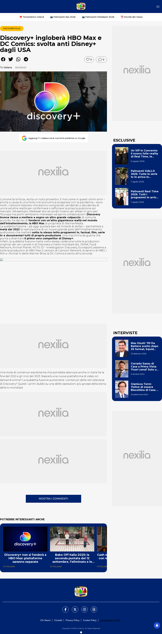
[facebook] (3, 61)
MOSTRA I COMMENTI (53, 498)
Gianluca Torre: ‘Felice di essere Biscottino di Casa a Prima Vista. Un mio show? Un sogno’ (144, 387)
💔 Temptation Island (31, 17)
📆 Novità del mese (132, 17)
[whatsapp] (18, 61)
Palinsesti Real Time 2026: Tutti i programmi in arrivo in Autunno (145, 194)
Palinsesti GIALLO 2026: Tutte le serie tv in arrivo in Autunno (144, 174)
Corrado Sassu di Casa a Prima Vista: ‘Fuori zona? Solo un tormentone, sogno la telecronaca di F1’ (144, 366)
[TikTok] (92, 607)
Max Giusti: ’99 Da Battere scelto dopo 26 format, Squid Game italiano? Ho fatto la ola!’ (144, 346)
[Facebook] (63, 607)
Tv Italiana (6, 67)
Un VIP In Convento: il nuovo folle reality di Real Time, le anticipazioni (144, 153)
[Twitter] (73, 607)
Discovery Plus (11, 28)
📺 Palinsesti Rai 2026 (63, 17)
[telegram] (26, 61)
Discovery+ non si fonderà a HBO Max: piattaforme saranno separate (25, 558)
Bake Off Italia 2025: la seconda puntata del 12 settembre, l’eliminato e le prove (72, 558)
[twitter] (11, 61)
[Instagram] (82, 607)
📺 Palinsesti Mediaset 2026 (98, 17)
